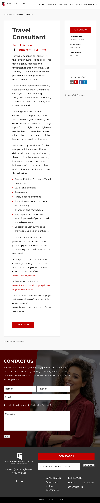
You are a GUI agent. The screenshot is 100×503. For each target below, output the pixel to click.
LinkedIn (22, 481)
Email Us (72, 82)
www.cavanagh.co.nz (24, 275)
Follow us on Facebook (81, 82)
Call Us (76, 82)
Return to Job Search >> (14, 341)
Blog (72, 4)
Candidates (52, 4)
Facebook (17, 481)
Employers (63, 4)
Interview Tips (52, 490)
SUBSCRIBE (89, 465)
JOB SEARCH (66, 456)
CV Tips (49, 486)
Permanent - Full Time (31, 49)
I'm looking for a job (16, 405)
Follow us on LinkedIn (85, 82)
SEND (7, 436)
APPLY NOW (23, 324)
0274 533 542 (19, 473)
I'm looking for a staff (41, 405)
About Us (41, 4)
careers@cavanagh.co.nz (19, 469)
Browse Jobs (81, 4)
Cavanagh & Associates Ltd (53, 500)
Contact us (93, 4)
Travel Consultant (77, 40)
